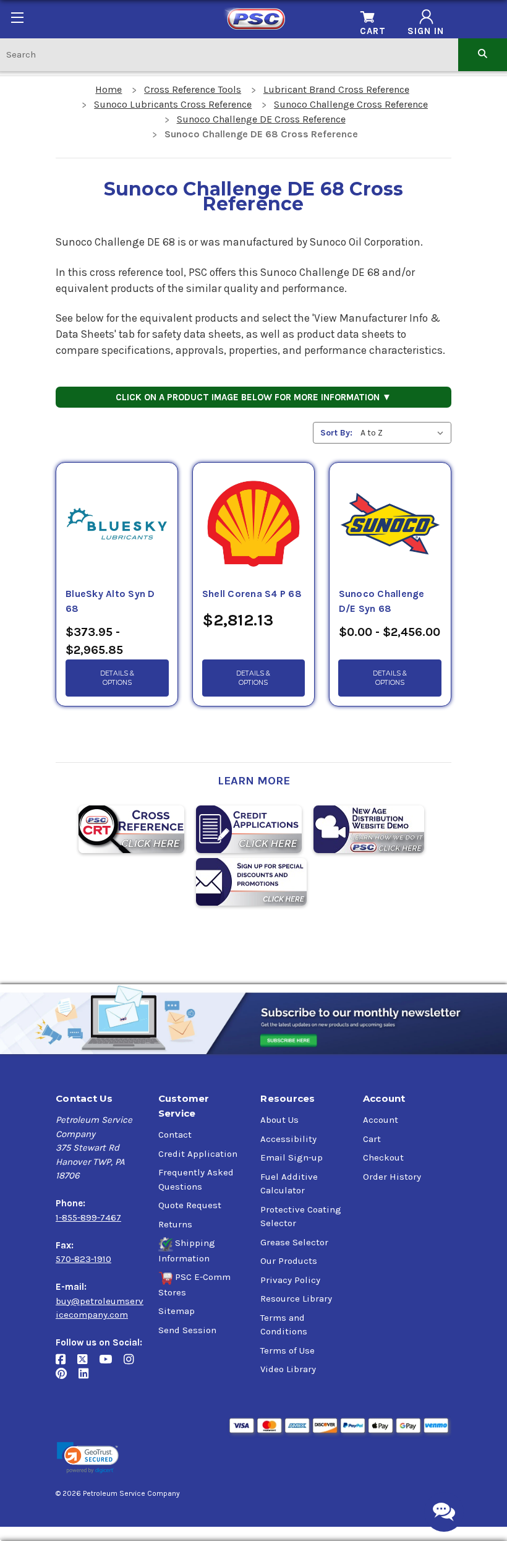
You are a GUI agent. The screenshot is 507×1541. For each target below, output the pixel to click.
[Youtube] (111, 1364)
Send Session (187, 1330)
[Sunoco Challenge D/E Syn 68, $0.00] (390, 524)
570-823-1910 (83, 1258)
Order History (392, 1176)
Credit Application (197, 1153)
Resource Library (296, 1298)
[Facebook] (66, 1364)
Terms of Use (287, 1350)
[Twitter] (88, 1364)
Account (380, 1119)
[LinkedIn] (88, 1378)
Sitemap (176, 1310)
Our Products (288, 1260)
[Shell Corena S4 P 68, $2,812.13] (253, 524)
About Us (279, 1119)
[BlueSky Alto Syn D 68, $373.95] (116, 524)
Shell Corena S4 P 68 (252, 593)
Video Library (288, 1369)
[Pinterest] (67, 1378)
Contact (175, 1134)
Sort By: (336, 432)
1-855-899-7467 (88, 1217)
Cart (372, 1138)
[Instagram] (133, 1364)
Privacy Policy (290, 1280)
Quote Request (189, 1205)
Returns (175, 1224)
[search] (482, 54)
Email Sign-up (291, 1157)
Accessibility (288, 1138)
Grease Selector (294, 1242)
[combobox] (229, 54)
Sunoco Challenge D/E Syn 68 (382, 601)
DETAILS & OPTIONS (117, 678)
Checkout (383, 1157)
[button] (88, 1457)
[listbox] (405, 433)
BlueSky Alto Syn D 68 (110, 601)
